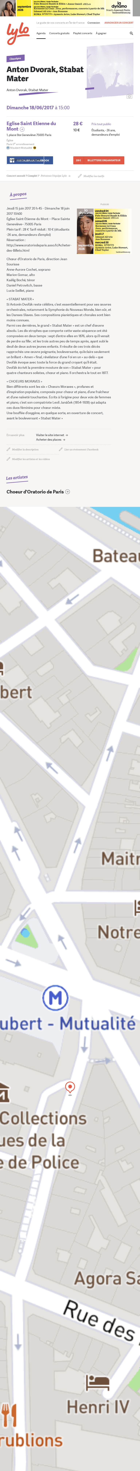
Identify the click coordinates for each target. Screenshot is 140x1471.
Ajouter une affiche (113, 96)
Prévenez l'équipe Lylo (37, 176)
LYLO (18, 34)
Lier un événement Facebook (81, 449)
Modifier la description (25, 449)
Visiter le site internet (50, 435)
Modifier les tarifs (93, 176)
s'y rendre (25, 160)
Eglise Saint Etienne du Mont (31, 126)
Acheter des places (48, 439)
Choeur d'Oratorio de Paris (35, 492)
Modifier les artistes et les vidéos (31, 459)
